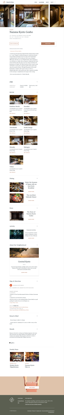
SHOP (52, 2)
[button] (2, 16)
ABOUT (47, 2)
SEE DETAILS (12, 113)
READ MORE (32, 387)
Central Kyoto (21, 400)
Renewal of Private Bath (16, 51)
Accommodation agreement (48, 410)
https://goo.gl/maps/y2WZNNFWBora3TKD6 (19, 310)
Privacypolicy (51, 412)
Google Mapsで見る (14, 302)
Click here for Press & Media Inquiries (33, 404)
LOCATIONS (41, 2)
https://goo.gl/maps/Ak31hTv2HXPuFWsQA (19, 307)
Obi (18, 402)
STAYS (36, 2)
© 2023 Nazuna (13, 410)
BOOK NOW (47, 43)
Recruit (34, 410)
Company (29, 410)
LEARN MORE (31, 191)
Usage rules (38, 410)
